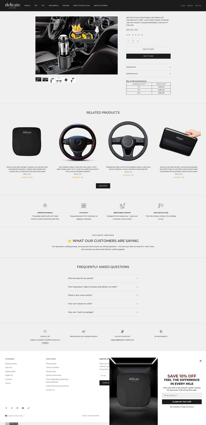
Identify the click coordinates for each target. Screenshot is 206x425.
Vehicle (27, 5)
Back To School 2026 (81, 5)
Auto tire (8, 367)
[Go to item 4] (59, 80)
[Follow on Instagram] (17, 408)
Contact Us (50, 390)
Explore (66, 5)
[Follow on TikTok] (28, 408)
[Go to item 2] (45, 79)
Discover (103, 186)
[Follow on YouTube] (23, 408)
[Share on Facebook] (133, 35)
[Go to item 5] (66, 80)
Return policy (51, 371)
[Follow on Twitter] (12, 408)
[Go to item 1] (38, 79)
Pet (43, 5)
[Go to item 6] (73, 80)
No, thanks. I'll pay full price (182, 407)
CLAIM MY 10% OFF (181, 402)
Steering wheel (11, 363)
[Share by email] (142, 35)
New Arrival (53, 5)
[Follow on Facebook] (6, 408)
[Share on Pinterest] (139, 35)
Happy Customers (100, 5)
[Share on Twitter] (136, 35)
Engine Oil (9, 375)
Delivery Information (53, 375)
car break (8, 379)
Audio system (10, 371)
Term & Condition (52, 367)
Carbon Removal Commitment (57, 386)
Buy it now (148, 56)
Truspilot (45, 343)
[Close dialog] (200, 361)
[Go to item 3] (52, 80)
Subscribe (107, 383)
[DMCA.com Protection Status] (103, 423)
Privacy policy (51, 363)
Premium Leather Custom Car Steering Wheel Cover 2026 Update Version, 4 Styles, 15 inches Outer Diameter (128, 168)
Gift (36, 5)
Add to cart (148, 49)
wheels (8, 383)
